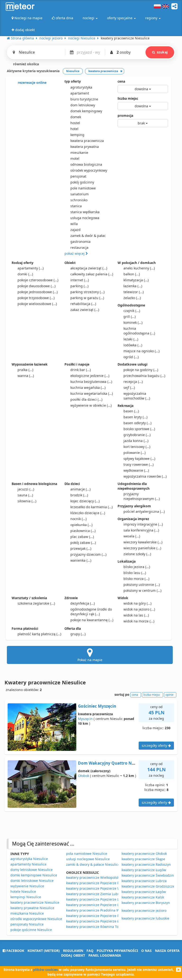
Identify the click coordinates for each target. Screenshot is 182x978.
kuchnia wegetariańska (91, 393)
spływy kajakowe (139, 458)
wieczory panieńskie (142, 548)
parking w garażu (87, 298)
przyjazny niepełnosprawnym (141, 496)
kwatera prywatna (84, 146)
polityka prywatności (117, 950)
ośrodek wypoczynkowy (88, 170)
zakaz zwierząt (84, 309)
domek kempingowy (86, 111)
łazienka (132, 286)
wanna (26, 375)
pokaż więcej (75, 253)
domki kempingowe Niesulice (33, 875)
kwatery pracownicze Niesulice (34, 902)
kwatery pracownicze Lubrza (144, 881)
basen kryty (135, 417)
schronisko (78, 200)
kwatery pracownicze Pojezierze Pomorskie (100, 883)
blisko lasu (134, 572)
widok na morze (138, 621)
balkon (131, 274)
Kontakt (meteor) (43, 950)
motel (74, 158)
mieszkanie (79, 152)
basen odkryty (137, 423)
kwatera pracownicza (87, 140)
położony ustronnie (141, 584)
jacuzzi (26, 489)
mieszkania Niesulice (27, 913)
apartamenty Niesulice (28, 864)
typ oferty (72, 81)
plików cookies (45, 969)
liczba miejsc (128, 98)
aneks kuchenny (139, 268)
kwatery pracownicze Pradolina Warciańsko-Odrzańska (109, 910)
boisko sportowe (139, 429)
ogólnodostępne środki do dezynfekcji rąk (91, 611)
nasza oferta (167, 950)
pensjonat (78, 176)
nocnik (78, 519)
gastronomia (80, 241)
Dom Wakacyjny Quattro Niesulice (112, 763)
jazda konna (135, 440)
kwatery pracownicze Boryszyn (146, 902)
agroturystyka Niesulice (29, 858)
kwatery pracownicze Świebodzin (148, 875)
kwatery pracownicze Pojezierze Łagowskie (100, 921)
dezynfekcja (82, 603)
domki (25, 274)
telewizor (133, 292)
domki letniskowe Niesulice (32, 880)
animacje (80, 489)
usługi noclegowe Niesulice (88, 859)
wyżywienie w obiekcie (91, 405)
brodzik (79, 495)
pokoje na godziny (140, 369)
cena (121, 81)
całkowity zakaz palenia (91, 274)
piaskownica (83, 530)
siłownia (27, 501)
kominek (132, 322)
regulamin (73, 950)
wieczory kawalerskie (142, 542)
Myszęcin (85, 718)
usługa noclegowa (84, 218)
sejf (129, 387)
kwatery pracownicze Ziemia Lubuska (95, 894)
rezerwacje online (31, 82)
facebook (14, 950)
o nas (146, 950)
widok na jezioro (139, 609)
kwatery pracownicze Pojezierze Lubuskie (99, 905)
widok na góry (137, 603)
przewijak (80, 548)
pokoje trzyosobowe (36, 298)
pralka (25, 369)
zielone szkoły (137, 554)
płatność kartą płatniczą (39, 634)
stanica (76, 206)
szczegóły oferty (155, 745)
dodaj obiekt (73, 955)
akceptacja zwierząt (88, 268)
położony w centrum (142, 590)
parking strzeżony (87, 292)
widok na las (136, 615)
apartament (79, 93)
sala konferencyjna (141, 530)
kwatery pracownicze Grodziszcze (148, 886)
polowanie (134, 452)
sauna (25, 495)
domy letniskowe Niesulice (31, 869)
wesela (131, 536)
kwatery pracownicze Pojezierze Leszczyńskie (101, 899)
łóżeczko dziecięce (87, 513)
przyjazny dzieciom (88, 554)
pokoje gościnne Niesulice (31, 929)
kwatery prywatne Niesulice (32, 908)
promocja (125, 115)
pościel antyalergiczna (144, 511)
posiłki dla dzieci (86, 399)
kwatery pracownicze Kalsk (143, 897)
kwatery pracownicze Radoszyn (146, 864)
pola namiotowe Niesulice (86, 853)
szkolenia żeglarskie (36, 603)
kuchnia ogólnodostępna (139, 330)
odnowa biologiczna (86, 164)
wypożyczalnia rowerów (145, 476)
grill (129, 316)
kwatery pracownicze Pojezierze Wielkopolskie (102, 888)
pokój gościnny (82, 182)
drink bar (80, 369)
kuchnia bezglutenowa (91, 381)
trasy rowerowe (138, 464)
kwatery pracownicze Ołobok (144, 853)
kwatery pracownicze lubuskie (145, 918)
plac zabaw (82, 536)
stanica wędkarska (85, 212)
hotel (74, 129)
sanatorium (79, 194)
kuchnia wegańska (87, 387)
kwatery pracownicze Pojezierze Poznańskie (100, 915)
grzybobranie (136, 435)
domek (75, 117)
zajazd (75, 229)
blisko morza (136, 578)
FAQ (89, 950)
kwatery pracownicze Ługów (144, 870)
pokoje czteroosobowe (38, 280)
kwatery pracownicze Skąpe (143, 859)
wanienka (80, 560)
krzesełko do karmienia (91, 507)
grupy (78, 634)
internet (79, 280)
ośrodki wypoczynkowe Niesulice (36, 919)
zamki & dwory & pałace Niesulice (93, 864)
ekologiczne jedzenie (89, 375)
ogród (131, 357)
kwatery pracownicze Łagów (144, 891)
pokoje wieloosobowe (37, 303)
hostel (75, 123)
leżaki (130, 339)
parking (79, 286)
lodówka (132, 345)
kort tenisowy (136, 446)
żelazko (132, 298)
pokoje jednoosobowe (38, 292)
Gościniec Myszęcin (97, 706)
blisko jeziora (136, 566)
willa (74, 223)
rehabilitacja (83, 303)
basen (131, 411)
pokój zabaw (83, 542)
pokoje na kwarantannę (91, 620)
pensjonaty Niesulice (27, 924)
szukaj (162, 52)
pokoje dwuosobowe (36, 286)
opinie (169, 695)
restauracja (79, 247)
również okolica (25, 64)
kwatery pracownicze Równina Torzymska (99, 926)
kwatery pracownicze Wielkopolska (93, 877)
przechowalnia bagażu (144, 375)
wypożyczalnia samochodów (136, 395)
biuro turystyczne (84, 99)
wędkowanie (136, 470)
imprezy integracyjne (143, 524)
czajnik (131, 310)
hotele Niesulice (23, 891)
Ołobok (83, 775)
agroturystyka (81, 87)
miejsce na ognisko (141, 351)
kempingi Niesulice (25, 897)
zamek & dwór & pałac (88, 235)
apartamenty (31, 268)
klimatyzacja (136, 280)
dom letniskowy (82, 105)
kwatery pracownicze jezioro (144, 910)
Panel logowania (104, 955)
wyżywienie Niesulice (27, 886)
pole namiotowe (83, 188)
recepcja (133, 381)
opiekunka (81, 524)
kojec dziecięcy (85, 501)
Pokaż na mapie (89, 660)
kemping (77, 134)
